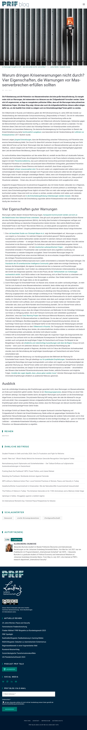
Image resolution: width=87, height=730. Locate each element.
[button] (84, 4)
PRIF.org (27, 720)
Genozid (8, 518)
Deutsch (5, 435)
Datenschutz (57, 720)
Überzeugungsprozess (52, 392)
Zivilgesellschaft (52, 518)
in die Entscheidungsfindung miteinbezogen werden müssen (48, 196)
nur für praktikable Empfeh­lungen (52, 359)
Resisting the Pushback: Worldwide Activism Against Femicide (25, 476)
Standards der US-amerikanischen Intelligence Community (27, 264)
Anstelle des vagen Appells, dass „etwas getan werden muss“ (34, 373)
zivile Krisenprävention (28, 518)
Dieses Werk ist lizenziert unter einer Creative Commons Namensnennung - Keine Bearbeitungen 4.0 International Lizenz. (17, 610)
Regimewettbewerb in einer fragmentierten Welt (19, 646)
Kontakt (36, 720)
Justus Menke (54, 67)
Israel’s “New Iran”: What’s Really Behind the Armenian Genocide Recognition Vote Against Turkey (38, 459)
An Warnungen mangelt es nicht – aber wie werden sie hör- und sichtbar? (24, 67)
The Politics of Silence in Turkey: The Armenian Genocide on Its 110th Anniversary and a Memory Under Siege (43, 491)
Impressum (45, 720)
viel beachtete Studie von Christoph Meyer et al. (26, 233)
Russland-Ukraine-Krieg (10, 649)
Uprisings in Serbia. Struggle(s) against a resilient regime (23, 496)
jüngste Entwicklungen (23, 140)
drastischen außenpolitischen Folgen (49, 247)
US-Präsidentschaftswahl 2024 (13, 657)
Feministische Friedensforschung (14, 627)
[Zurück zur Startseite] (15, 4)
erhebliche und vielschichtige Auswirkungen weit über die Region (48, 343)
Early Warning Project (30, 316)
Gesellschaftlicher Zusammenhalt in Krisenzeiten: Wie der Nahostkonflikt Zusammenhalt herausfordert (40, 486)
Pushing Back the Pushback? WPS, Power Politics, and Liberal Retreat (28, 471)
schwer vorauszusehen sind (25, 169)
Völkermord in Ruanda (41, 327)
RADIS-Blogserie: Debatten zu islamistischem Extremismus (24, 642)
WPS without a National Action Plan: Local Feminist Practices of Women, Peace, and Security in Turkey (40, 481)
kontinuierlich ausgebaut (32, 132)
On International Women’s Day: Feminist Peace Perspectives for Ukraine (28, 501)
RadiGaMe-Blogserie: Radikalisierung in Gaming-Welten (22, 638)
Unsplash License (65, 67)
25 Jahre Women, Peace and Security (16, 623)
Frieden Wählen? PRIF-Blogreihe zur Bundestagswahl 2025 (24, 630)
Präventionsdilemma (22, 161)
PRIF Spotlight (7, 634)
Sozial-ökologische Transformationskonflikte (19, 653)
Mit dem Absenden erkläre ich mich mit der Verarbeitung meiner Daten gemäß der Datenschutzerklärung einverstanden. (27, 703)
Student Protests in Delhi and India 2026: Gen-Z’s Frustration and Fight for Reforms (33, 454)
